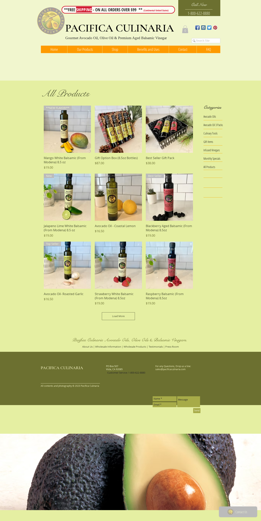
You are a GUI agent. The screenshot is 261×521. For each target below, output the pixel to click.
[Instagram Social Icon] (203, 27)
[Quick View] (118, 129)
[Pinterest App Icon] (215, 27)
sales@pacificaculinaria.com (170, 369)
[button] (185, 29)
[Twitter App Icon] (209, 27)
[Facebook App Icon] (197, 27)
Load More (118, 316)
